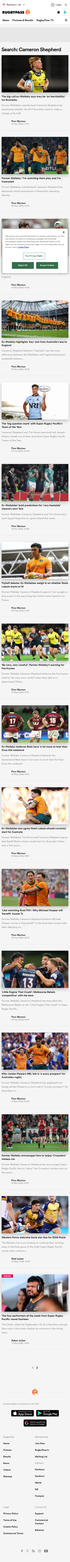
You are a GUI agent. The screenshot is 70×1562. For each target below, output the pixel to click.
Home (6, 1443)
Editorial (39, 1530)
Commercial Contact (41, 1521)
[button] (66, 20)
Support (39, 1513)
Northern (39, 1469)
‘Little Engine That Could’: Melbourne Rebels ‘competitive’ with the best (28, 993)
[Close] (63, 232)
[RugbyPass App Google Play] (47, 1413)
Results (7, 1456)
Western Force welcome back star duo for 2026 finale (34, 1237)
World (38, 1482)
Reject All (22, 265)
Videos (7, 1469)
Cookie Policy (10, 1526)
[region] (35, 251)
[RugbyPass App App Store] (22, 1413)
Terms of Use (10, 1520)
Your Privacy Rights (34, 256)
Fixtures (7, 1450)
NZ (36, 1489)
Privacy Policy (10, 1513)
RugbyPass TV (45, 20)
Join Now (40, 1443)
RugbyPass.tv (42, 1450)
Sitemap (7, 1476)
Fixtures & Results (22, 20)
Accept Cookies (47, 265)
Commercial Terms (13, 1533)
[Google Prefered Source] (35, 1423)
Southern (39, 1476)
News (5, 20)
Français (39, 1496)
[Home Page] (16, 12)
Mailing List (41, 1456)
